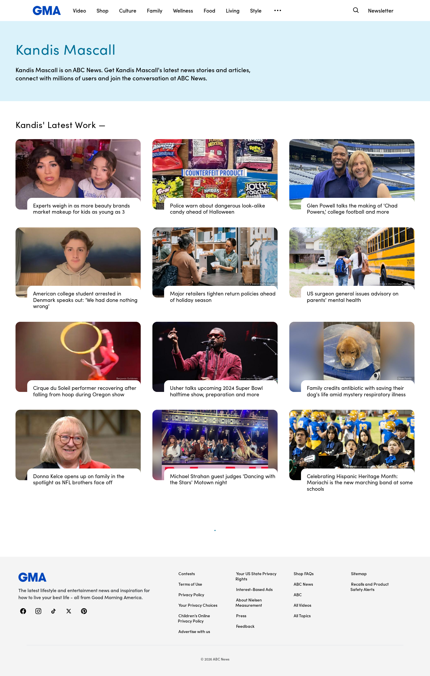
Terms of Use (190, 584)
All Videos (302, 605)
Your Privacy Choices (197, 605)
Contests (186, 573)
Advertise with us (194, 631)
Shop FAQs (304, 573)
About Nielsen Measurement (248, 602)
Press (241, 615)
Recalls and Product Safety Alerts (369, 586)
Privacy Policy (191, 594)
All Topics (302, 615)
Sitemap (359, 573)
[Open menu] (277, 10)
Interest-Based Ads (254, 589)
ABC (298, 594)
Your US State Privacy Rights (255, 576)
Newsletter (380, 10)
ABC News (303, 584)
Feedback (245, 626)
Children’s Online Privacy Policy (194, 618)
